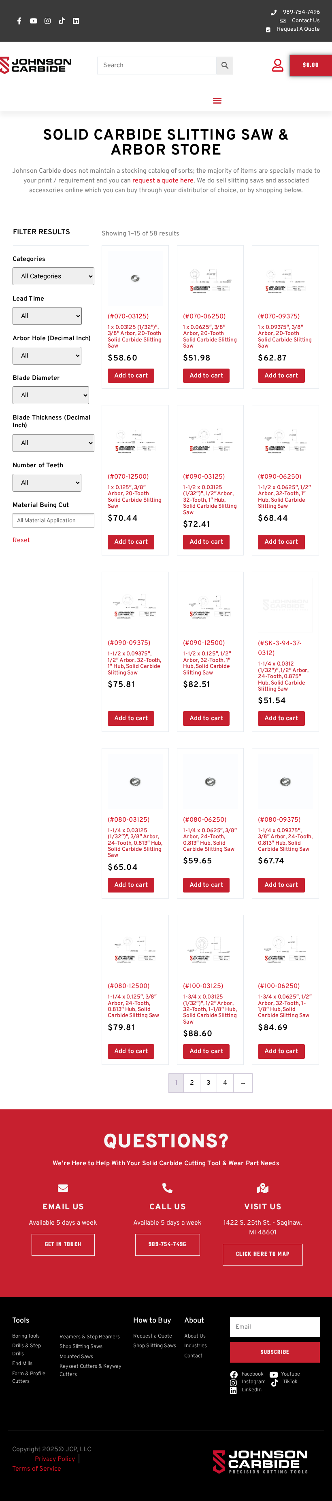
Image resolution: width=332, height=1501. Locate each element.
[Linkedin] (76, 21)
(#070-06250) (210, 338)
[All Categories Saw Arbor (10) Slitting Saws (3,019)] (53, 276)
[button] (218, 100)
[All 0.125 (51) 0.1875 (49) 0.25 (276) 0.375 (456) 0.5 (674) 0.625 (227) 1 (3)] (47, 356)
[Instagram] (47, 21)
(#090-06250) (284, 498)
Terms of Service (36, 1469)
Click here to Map (262, 1254)
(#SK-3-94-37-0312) (283, 673)
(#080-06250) (210, 841)
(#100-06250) (285, 1007)
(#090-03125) (210, 501)
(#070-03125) (135, 338)
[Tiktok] (61, 21)
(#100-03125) (210, 1010)
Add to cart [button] (131, 376)
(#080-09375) (285, 841)
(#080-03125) (135, 844)
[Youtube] (33, 21)
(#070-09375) (285, 338)
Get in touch (63, 1244)
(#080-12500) (133, 1007)
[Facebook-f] (19, 21)
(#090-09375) (134, 664)
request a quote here (163, 181)
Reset (21, 540)
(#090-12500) (207, 664)
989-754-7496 (168, 1244)
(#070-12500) (135, 498)
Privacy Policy (55, 1459)
